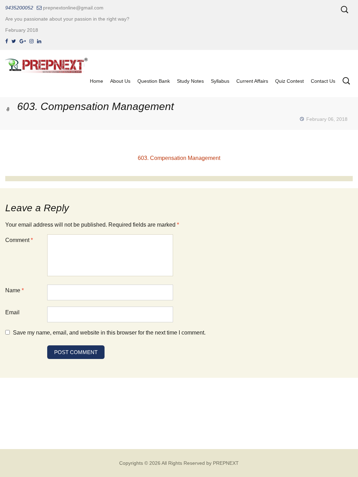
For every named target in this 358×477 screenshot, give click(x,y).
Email (12, 312)
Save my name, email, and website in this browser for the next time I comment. (109, 333)
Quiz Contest (289, 81)
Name (14, 290)
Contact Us (323, 81)
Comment (19, 240)
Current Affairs (252, 81)
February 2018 (21, 30)
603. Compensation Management (179, 158)
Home (96, 81)
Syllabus (220, 81)
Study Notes (190, 81)
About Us (120, 81)
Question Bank (153, 81)
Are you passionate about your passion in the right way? (67, 19)
